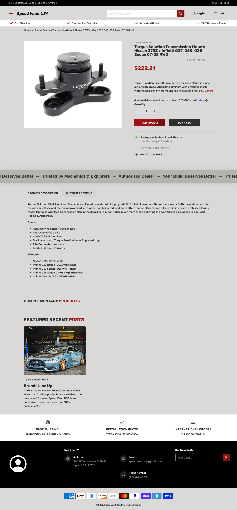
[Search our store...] (180, 13)
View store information (155, 147)
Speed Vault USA (112, 505)
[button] (11, 13)
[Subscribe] (226, 457)
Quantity (139, 104)
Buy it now (184, 122)
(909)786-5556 (220, 2)
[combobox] (145, 13)
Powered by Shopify (131, 505)
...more (209, 90)
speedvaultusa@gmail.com (145, 461)
